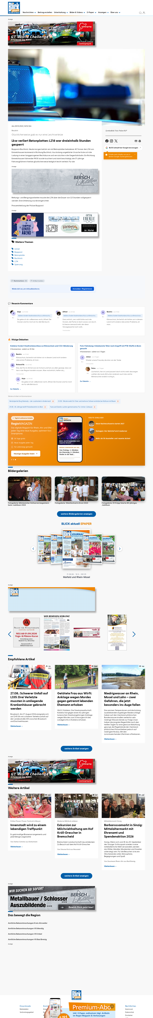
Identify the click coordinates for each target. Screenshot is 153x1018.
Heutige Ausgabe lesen (24, 453)
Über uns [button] (114, 12)
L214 (16, 261)
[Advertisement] (76, 963)
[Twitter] (116, 141)
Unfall (17, 249)
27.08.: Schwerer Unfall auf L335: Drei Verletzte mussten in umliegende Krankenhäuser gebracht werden (29, 701)
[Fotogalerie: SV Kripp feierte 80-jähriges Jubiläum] (123, 489)
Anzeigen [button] (102, 12)
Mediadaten (24, 1009)
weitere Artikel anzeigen (76, 749)
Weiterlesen (15, 726)
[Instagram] (111, 141)
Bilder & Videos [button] (76, 12)
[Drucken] (140, 141)
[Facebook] (106, 141)
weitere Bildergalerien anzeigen (76, 514)
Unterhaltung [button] (60, 12)
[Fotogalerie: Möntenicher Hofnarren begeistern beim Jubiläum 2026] (29, 489)
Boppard (18, 252)
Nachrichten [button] (28, 12)
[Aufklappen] (112, 1006)
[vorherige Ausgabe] (33, 548)
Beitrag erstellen (45, 12)
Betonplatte (19, 255)
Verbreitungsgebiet (27, 1012)
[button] (9, 634)
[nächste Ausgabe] (119, 548)
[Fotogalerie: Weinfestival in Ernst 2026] (76, 489)
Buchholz (18, 258)
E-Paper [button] (90, 12)
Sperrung (18, 265)
